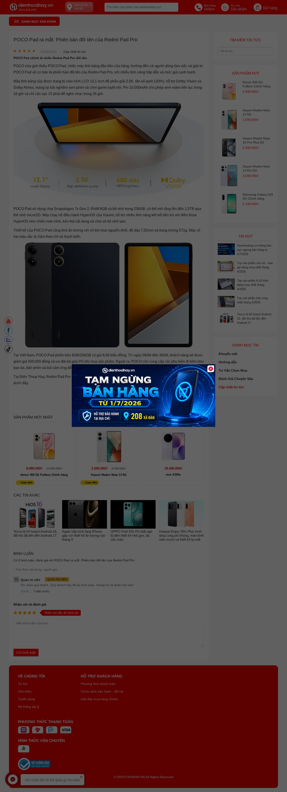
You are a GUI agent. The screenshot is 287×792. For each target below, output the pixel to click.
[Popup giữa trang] (143, 426)
